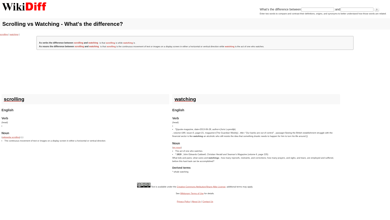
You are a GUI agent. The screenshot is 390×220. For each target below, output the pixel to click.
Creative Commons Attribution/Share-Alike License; (201, 186)
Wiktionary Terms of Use (192, 193)
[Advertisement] (195, 71)
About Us (196, 201)
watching (14, 34)
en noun (177, 147)
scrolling (4, 34)
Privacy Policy (183, 201)
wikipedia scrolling (11, 137)
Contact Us (207, 201)
